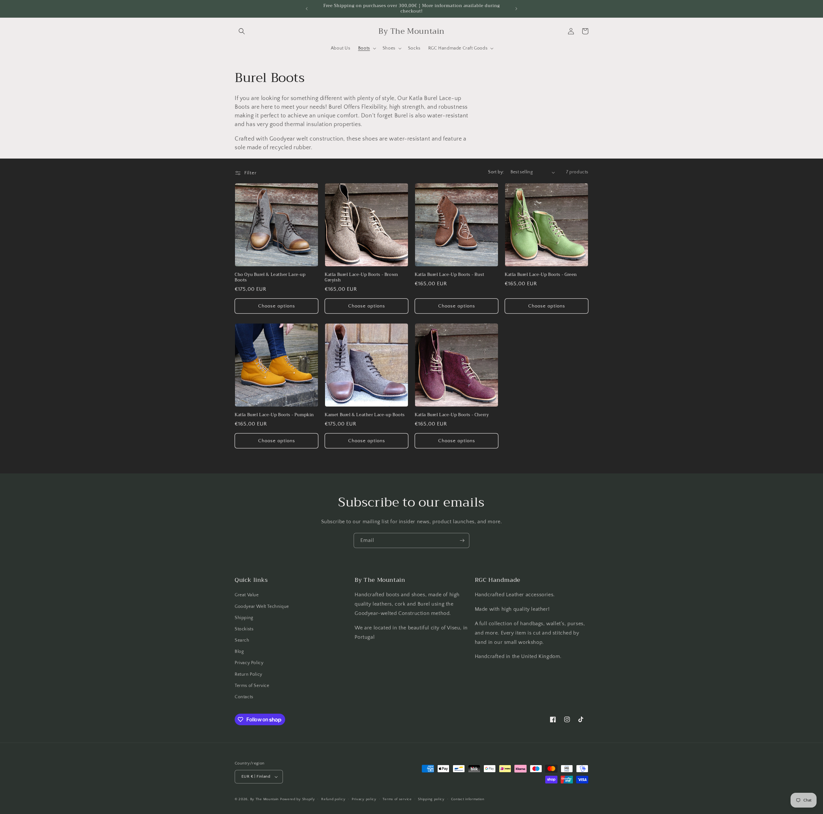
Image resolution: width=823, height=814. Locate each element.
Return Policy (248, 674)
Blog (239, 651)
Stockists (244, 629)
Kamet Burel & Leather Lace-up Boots (365, 415)
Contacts (244, 697)
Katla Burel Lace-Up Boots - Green (541, 275)
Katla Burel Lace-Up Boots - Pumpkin (274, 415)
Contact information (467, 799)
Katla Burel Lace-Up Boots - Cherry (452, 415)
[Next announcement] (516, 9)
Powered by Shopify (297, 799)
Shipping (244, 617)
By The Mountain (264, 799)
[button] (242, 31)
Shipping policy (431, 799)
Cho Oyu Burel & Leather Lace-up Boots (270, 277)
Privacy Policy (249, 662)
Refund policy (333, 799)
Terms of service (397, 799)
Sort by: (496, 172)
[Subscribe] (462, 540)
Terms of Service (252, 685)
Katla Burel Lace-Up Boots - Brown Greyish (361, 277)
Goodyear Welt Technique (262, 606)
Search (242, 640)
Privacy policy (364, 799)
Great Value (247, 595)
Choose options (276, 306)
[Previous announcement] (307, 9)
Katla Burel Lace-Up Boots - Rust (449, 275)
